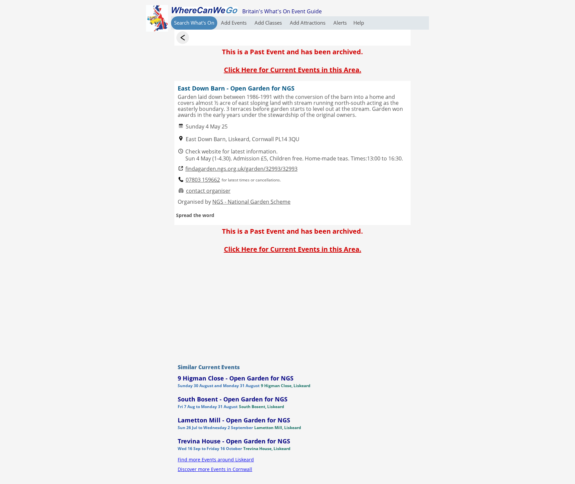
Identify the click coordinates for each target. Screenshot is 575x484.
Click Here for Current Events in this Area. (292, 69)
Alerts (340, 22)
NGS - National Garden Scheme (251, 201)
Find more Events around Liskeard (216, 459)
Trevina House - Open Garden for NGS (234, 441)
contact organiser (208, 190)
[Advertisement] (292, 307)
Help (358, 22)
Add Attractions (308, 22)
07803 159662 (203, 179)
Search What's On (194, 22)
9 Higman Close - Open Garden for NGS (235, 378)
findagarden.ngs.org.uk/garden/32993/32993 (241, 168)
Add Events (234, 22)
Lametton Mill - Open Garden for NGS (234, 420)
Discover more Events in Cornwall (215, 469)
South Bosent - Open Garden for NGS (233, 399)
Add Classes (269, 22)
